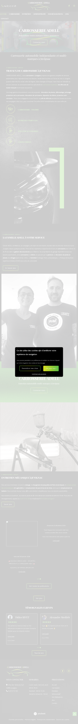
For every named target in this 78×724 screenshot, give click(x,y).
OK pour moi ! (51, 368)
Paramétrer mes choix (30, 368)
